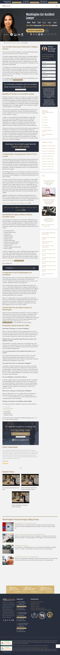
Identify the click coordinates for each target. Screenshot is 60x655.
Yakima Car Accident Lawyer (47, 156)
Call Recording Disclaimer (16, 2)
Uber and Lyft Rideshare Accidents (47, 131)
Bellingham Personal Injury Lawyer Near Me (48, 238)
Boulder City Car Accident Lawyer (48, 148)
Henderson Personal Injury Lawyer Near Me (49, 250)
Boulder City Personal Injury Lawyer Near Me (47, 242)
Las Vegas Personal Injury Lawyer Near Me (48, 258)
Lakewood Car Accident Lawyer (48, 151)
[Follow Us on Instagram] (11, 620)
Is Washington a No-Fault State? (21, 545)
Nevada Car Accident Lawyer (48, 166)
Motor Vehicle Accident (37, 601)
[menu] (57, 6)
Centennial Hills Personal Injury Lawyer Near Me (48, 246)
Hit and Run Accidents (46, 127)
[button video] (46, 30)
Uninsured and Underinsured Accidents (41, 609)
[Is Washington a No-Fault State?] (8, 549)
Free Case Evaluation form (23, 268)
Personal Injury (35, 603)
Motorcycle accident (8, 408)
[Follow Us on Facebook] (3, 620)
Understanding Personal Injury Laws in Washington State (26, 556)
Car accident (7, 407)
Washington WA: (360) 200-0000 (43, 2)
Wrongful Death (35, 605)
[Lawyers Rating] (44, 22)
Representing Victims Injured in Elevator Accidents (25, 523)
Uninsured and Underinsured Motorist (47, 135)
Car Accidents (45, 117)
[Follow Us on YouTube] (13, 620)
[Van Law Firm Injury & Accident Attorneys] (6, 6)
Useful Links (41, 647)
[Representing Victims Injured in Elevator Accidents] (8, 526)
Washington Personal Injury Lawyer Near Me (49, 266)
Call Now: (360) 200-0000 (8, 260)
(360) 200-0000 (31, 87)
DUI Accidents (45, 125)
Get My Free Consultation (35, 30)
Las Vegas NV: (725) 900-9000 (25, 2)
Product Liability (35, 606)
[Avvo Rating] (28, 22)
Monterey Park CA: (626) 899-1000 (7, 2)
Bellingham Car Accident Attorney (48, 145)
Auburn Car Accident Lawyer (47, 169)
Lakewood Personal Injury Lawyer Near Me (48, 254)
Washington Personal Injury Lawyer (14, 43)
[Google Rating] (39, 22)
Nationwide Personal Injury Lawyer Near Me (49, 262)
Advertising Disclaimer (34, 647)
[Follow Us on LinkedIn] (5, 620)
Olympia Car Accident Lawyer (48, 161)
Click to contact (9, 207)
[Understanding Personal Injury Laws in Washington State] (8, 560)
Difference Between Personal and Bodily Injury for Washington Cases (29, 534)
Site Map (45, 647)
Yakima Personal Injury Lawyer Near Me (48, 274)
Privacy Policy (48, 92)
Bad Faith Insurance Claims (38, 608)
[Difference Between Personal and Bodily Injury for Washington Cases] (8, 538)
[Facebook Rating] (55, 22)
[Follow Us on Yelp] (7, 620)
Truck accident (7, 410)
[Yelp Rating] (34, 22)
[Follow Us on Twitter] (9, 620)
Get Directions (18, 591)
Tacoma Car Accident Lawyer (47, 158)
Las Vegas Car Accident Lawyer (48, 153)
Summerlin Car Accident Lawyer (48, 164)
